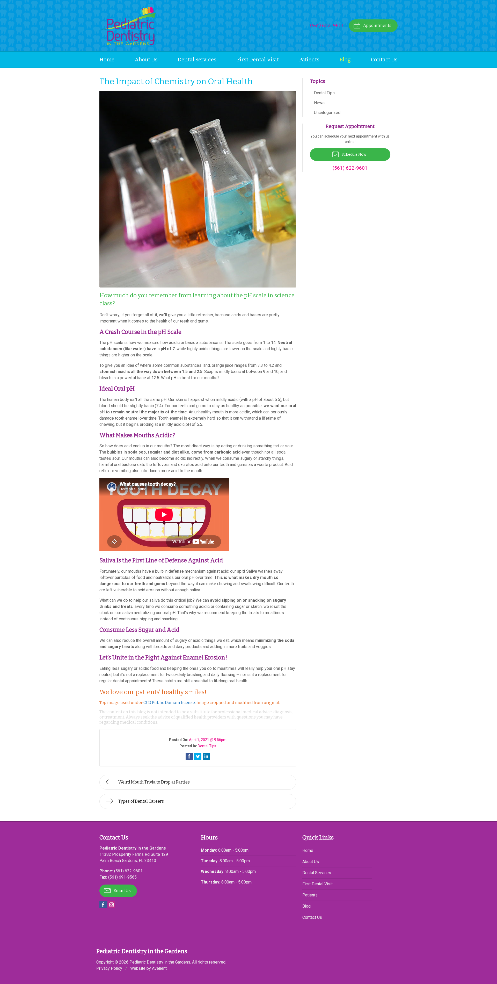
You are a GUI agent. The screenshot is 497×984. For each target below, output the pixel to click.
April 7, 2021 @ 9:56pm (207, 740)
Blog (345, 59)
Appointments (376, 25)
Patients (309, 59)
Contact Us (384, 59)
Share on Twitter (197, 756)
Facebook (103, 904)
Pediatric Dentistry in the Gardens (159, 962)
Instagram (111, 904)
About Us (146, 59)
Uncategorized (327, 112)
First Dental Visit (258, 59)
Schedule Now (353, 154)
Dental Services (197, 59)
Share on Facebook (189, 756)
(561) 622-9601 (327, 25)
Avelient (159, 968)
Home (106, 59)
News (319, 102)
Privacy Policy (109, 968)
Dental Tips (207, 746)
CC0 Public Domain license (169, 702)
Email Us (122, 890)
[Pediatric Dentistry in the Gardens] (127, 25)
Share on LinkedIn (206, 756)
